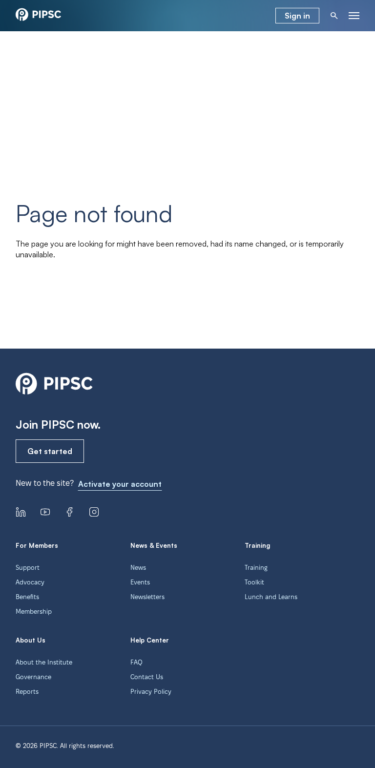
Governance (33, 676)
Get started (49, 451)
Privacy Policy (150, 691)
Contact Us (146, 676)
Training (256, 567)
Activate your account (120, 484)
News (138, 567)
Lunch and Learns (271, 596)
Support (28, 567)
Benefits (27, 596)
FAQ (136, 662)
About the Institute (44, 662)
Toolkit (254, 582)
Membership (34, 611)
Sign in (297, 16)
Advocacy (30, 582)
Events (140, 582)
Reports (27, 691)
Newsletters (147, 596)
